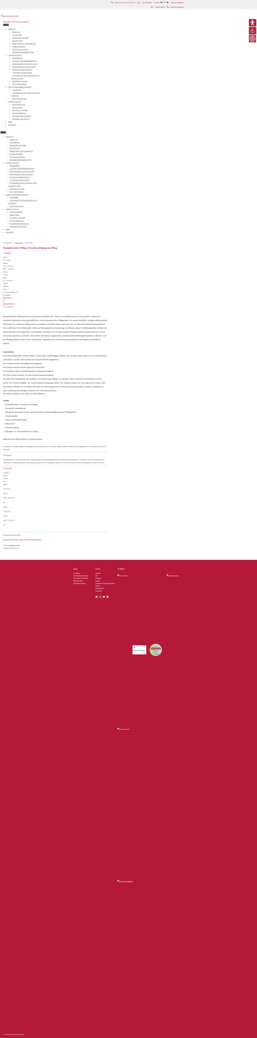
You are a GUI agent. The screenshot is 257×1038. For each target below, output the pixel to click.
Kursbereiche (18, 243)
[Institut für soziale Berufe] (16, 22)
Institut (12, 29)
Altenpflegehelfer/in (22, 73)
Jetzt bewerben (19, 84)
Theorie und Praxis (21, 119)
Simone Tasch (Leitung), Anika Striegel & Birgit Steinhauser (22, 539)
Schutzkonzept (99, 588)
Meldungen (17, 41)
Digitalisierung (19, 113)
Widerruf (97, 586)
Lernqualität (14, 102)
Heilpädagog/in (19, 99)
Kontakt (12, 125)
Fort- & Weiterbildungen (19, 87)
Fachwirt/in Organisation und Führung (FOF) (25, 77)
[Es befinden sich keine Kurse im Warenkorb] (11, 128)
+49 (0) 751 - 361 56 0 (121, 2)
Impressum (98, 591)
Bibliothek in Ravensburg (24, 44)
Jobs (10, 122)
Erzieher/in (17, 58)
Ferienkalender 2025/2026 (80, 575)
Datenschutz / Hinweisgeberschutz (105, 583)
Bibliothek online (78, 581)
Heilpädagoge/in (19, 81)
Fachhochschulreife (21, 116)
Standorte (17, 35)
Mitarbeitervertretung (23, 52)
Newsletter (98, 578)
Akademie (16, 90)
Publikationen (18, 46)
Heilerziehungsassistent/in (24, 64)
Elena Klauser (7, 298)
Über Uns (16, 32)
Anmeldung (7, 253)
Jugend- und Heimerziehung (24, 61)
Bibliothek (17, 107)
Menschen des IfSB (20, 38)
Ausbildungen (14, 55)
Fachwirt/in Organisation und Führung (25, 94)
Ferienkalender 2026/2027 (80, 578)
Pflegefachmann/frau (22, 70)
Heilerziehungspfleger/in (24, 67)
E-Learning (76, 573)
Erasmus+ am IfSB (20, 110)
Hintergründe (18, 104)
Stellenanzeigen (20, 49)
